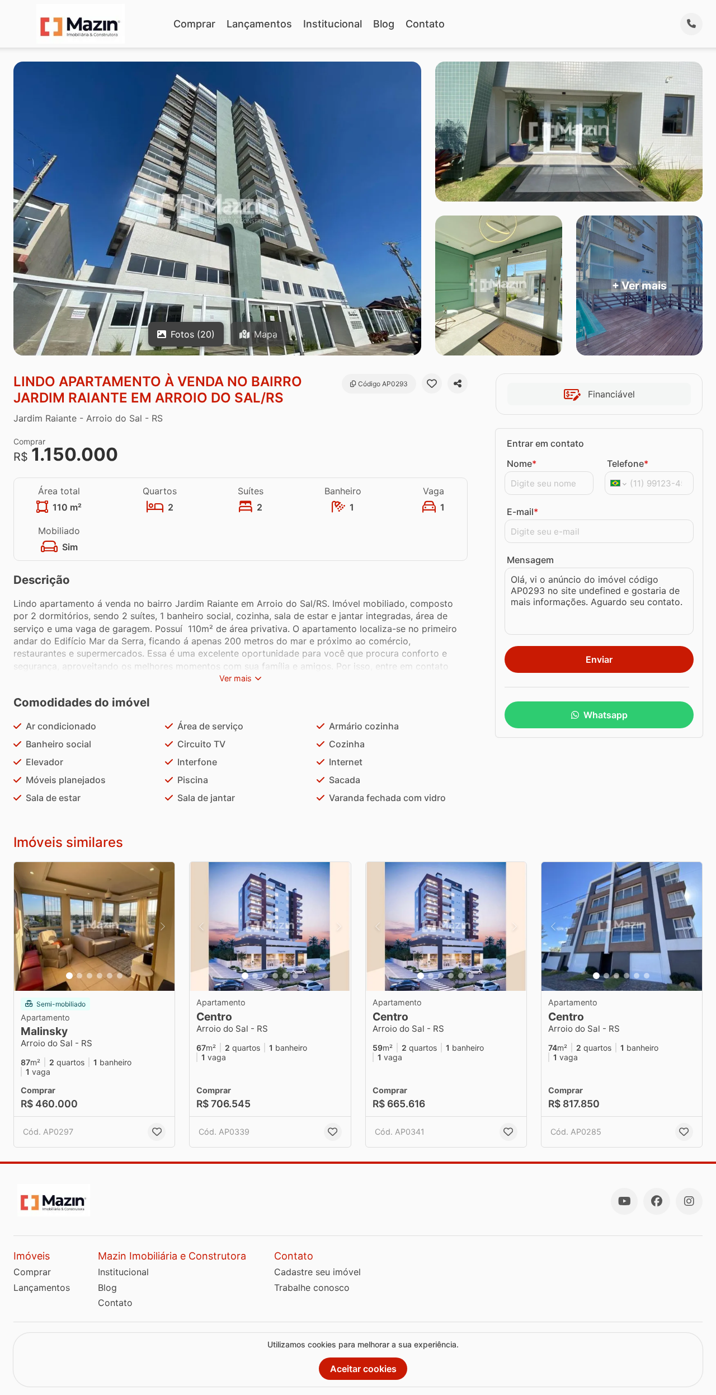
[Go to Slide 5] (109, 976)
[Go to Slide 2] (79, 976)
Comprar (194, 24)
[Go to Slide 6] (120, 976)
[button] (94, 926)
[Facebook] (656, 1201)
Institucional (332, 24)
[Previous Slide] (25, 926)
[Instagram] (689, 1201)
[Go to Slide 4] (99, 976)
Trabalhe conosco (312, 1287)
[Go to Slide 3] (89, 976)
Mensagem (530, 559)
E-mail (522, 511)
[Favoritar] (432, 383)
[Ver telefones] (691, 24)
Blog (383, 24)
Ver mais (235, 678)
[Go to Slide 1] (69, 975)
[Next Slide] (163, 926)
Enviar (599, 659)
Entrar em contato (545, 443)
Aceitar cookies (363, 1368)
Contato (425, 24)
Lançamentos (259, 24)
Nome (521, 463)
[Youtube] (624, 1201)
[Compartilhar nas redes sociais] (457, 383)
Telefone (627, 463)
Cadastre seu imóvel (317, 1271)
